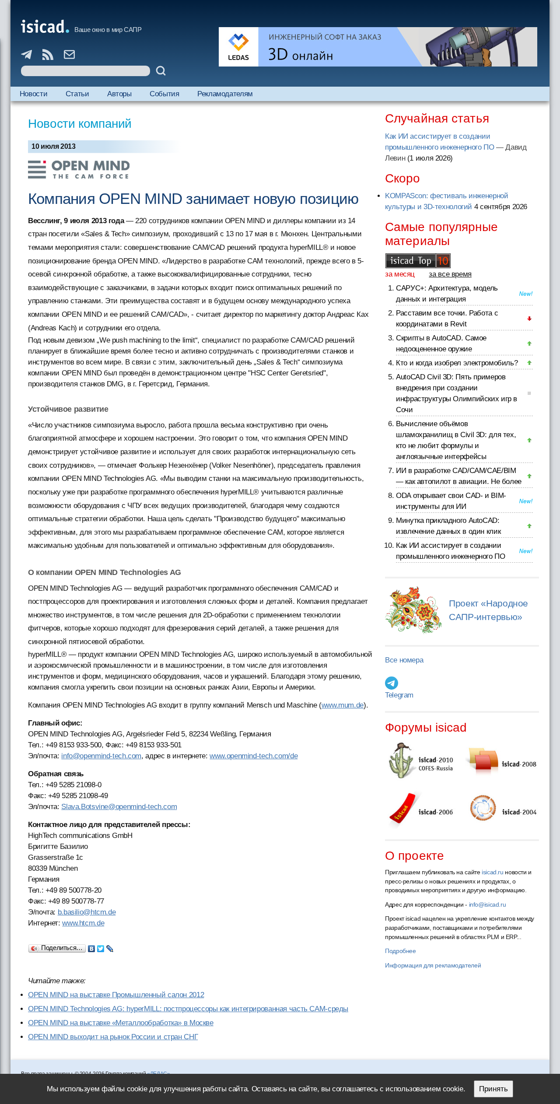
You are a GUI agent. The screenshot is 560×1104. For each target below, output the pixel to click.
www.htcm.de (83, 923)
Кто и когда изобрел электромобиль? (457, 363)
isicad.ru (493, 872)
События (164, 94)
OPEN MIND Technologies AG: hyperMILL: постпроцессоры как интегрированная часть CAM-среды (188, 1009)
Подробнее (400, 950)
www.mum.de (343, 705)
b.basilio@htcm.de (87, 912)
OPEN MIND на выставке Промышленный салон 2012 (116, 995)
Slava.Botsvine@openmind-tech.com (119, 807)
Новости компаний (80, 123)
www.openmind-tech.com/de (254, 756)
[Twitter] (100, 946)
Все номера (404, 660)
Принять (493, 1089)
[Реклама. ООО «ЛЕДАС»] (378, 47)
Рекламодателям (225, 94)
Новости (33, 94)
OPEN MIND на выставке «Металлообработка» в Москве (121, 1023)
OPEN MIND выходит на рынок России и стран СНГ (113, 1037)
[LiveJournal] (110, 946)
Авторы (119, 94)
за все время (450, 274)
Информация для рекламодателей (433, 965)
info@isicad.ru (487, 904)
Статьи (77, 94)
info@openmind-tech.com (101, 756)
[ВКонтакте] (91, 946)
